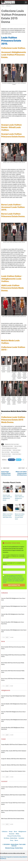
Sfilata (4, 505)
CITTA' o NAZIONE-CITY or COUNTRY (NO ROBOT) (14, 563)
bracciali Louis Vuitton (6, 454)
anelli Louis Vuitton (16, 450)
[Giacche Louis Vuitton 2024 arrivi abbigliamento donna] (8, 488)
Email (4, 569)
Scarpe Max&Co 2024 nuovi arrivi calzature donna (14, 744)
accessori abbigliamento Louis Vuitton (9, 448)
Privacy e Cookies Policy (14, 836)
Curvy (11, 840)
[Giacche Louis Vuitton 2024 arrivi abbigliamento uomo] (20, 488)
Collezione (17, 486)
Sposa (16, 840)
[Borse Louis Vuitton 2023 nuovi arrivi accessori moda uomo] (20, 507)
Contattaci (21, 838)
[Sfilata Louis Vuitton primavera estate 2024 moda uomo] (8, 507)
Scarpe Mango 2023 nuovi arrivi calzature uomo (13, 771)
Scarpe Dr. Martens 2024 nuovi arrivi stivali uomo (13, 758)
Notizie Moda (19, 848)
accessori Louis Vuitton (6, 450)
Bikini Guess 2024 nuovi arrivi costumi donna (12, 818)
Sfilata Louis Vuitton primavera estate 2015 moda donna (21, 473)
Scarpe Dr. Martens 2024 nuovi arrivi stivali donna (13, 765)
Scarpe (11, 831)
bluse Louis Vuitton (5, 452)
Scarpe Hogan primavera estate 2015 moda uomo (6, 473)
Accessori (11, 833)
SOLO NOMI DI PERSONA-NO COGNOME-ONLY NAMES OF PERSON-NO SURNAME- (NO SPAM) (14, 556)
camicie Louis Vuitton (16, 454)
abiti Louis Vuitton (17, 446)
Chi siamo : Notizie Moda (10, 838)
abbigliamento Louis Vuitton (7, 446)
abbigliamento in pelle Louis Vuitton (12, 444)
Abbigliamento (6, 486)
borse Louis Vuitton (15, 452)
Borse (16, 505)
